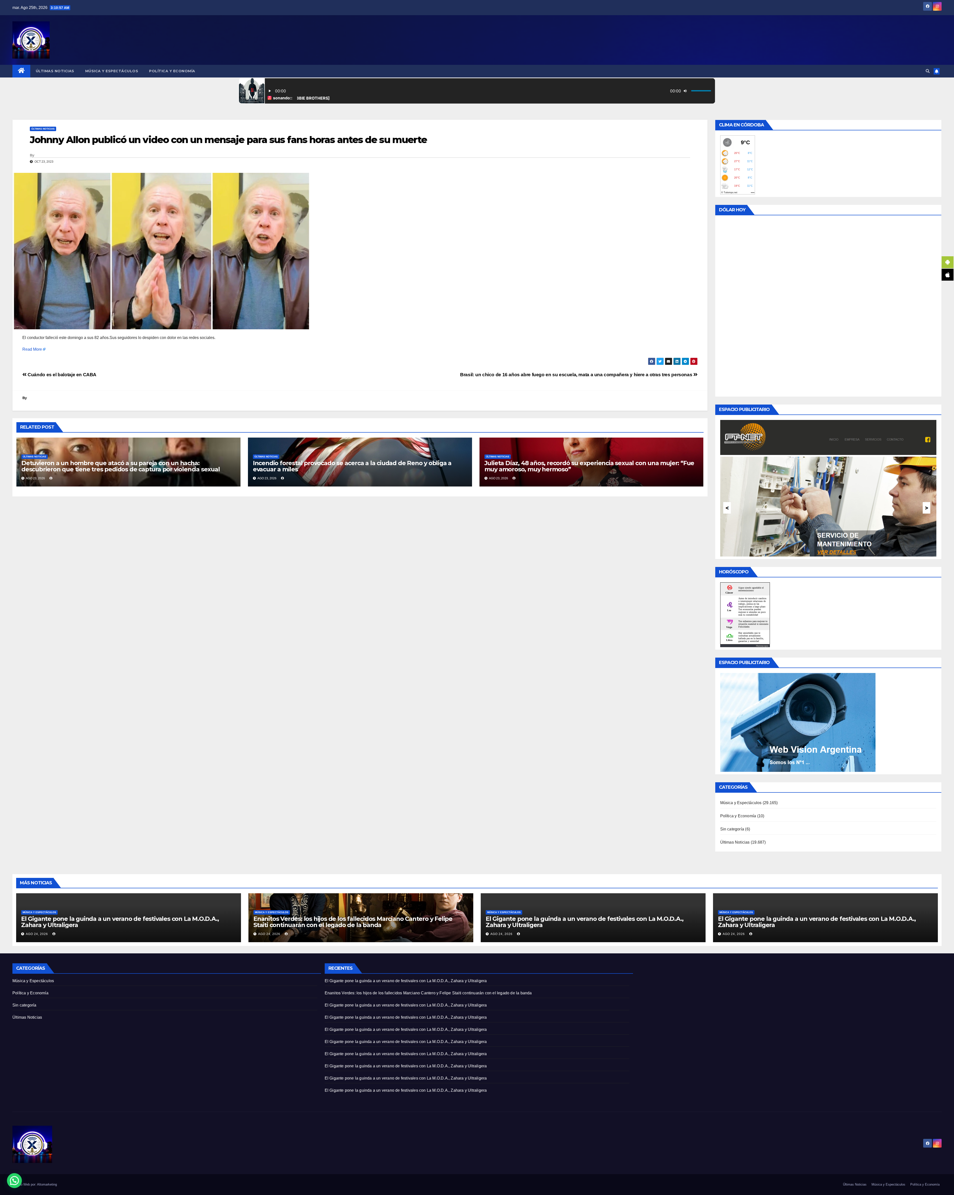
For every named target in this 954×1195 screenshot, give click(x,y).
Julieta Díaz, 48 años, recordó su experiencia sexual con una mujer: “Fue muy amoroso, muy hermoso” (589, 466)
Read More (32, 349)
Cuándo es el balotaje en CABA (61, 374)
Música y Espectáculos (111, 71)
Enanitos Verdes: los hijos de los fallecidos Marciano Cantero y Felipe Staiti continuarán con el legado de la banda (352, 922)
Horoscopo (762, 645)
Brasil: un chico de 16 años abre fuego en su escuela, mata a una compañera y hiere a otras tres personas (576, 374)
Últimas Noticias (55, 71)
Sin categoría (732, 829)
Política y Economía (172, 71)
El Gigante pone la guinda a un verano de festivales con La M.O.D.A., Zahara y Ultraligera (120, 922)
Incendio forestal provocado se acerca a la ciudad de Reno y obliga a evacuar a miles (352, 466)
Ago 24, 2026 (37, 934)
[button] (928, 71)
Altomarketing (47, 1184)
